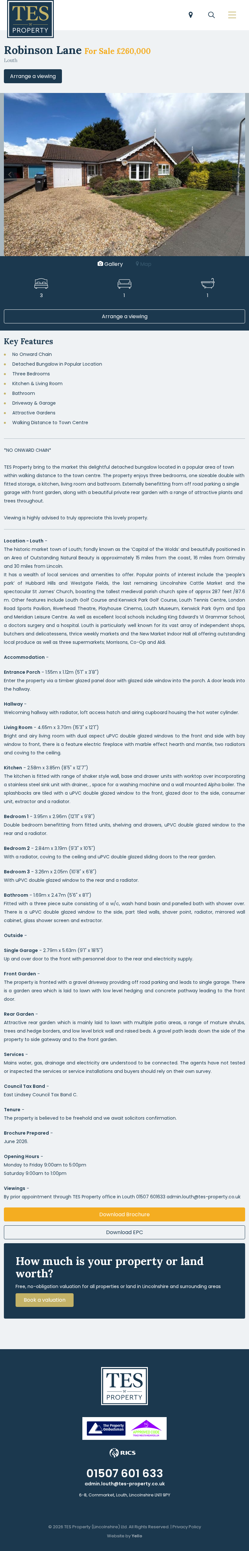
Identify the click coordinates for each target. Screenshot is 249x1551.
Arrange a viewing (33, 76)
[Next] (238, 174)
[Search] (211, 15)
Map (145, 264)
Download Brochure (124, 1214)
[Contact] (190, 15)
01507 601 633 (124, 1473)
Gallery (113, 264)
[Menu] (232, 15)
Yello (137, 1536)
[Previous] (10, 174)
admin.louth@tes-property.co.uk (125, 1483)
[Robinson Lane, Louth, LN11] (124, 174)
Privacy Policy (186, 1527)
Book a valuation (44, 1300)
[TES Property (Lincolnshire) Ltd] (30, 19)
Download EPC (124, 1232)
